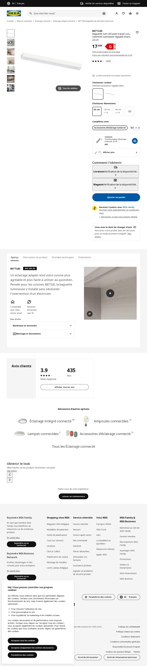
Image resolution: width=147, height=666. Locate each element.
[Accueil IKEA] (14, 13)
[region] (51, 62)
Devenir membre (127, 536)
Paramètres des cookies (22, 655)
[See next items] (136, 127)
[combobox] (64, 13)
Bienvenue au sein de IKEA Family (130, 529)
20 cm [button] (95, 39)
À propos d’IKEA (103, 524)
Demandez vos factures (80, 558)
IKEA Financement (128, 573)
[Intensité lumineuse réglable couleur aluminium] (110, 94)
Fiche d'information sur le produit (106, 52)
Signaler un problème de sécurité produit (83, 572)
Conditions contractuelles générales (125, 642)
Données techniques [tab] (63, 257)
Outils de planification (57, 535)
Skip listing (12, 470)
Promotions (125, 559)
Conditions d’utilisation (130, 636)
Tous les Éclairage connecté (73, 446)
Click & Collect (53, 551)
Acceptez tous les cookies (23, 640)
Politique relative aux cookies (128, 631)
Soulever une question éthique (118, 652)
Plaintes (137, 652)
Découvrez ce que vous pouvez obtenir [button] (119, 216)
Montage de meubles (57, 562)
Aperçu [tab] (14, 257)
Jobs (98, 535)
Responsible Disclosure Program (126, 647)
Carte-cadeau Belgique (57, 567)
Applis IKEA (101, 554)
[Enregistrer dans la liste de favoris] (137, 32)
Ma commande (80, 540)
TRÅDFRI (108, 137)
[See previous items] (10, 475)
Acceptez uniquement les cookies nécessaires (32, 648)
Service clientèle (80, 524)
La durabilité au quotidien (103, 542)
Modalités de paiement (57, 529)
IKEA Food (101, 529)
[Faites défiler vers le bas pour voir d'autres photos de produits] (10, 93)
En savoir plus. (13, 537)
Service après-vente (82, 535)
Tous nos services (55, 540)
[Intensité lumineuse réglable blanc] (97, 94)
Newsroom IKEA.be (105, 549)
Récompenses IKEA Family (129, 543)
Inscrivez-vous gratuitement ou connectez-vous (119, 211)
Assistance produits (82, 565)
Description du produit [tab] (35, 257)
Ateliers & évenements (125, 566)
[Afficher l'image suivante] (77, 61)
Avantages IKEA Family (127, 552)
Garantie (77, 546)
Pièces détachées (81, 551)
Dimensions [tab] (84, 257)
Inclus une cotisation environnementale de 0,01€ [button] (112, 55)
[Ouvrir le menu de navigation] (137, 13)
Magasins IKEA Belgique (58, 524)
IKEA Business (126, 578)
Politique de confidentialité (129, 627)
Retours (77, 529)
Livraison (51, 546)
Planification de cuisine (57, 556)
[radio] (109, 127)
